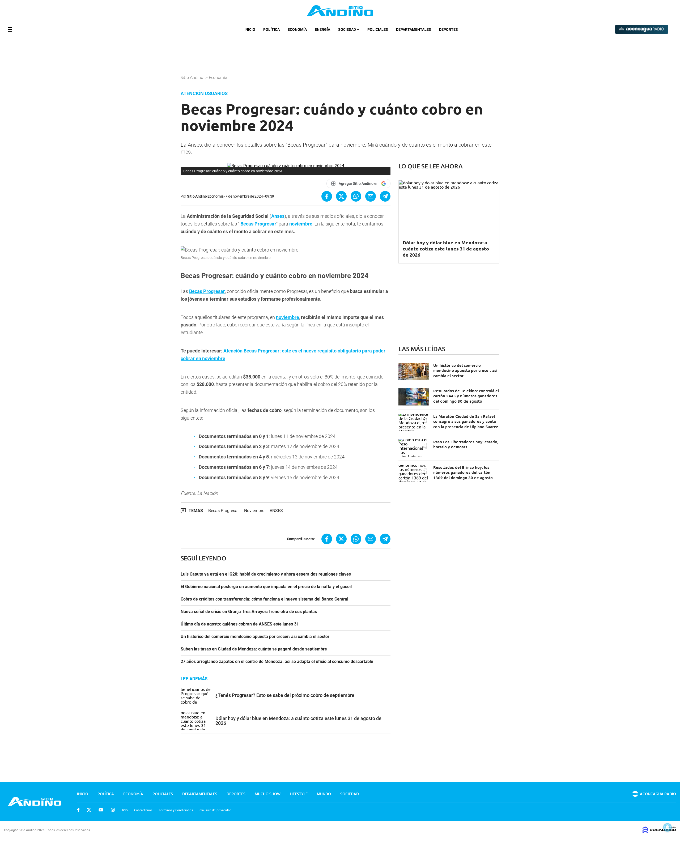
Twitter (89, 810)
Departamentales (413, 29)
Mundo (324, 793)
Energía (322, 29)
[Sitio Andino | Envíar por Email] (370, 196)
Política (271, 29)
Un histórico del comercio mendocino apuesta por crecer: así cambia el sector (255, 637)
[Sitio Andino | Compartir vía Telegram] (385, 196)
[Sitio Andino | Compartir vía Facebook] (326, 196)
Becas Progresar (207, 291)
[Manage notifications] (667, 827)
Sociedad (347, 29)
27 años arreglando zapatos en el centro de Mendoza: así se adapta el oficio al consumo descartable (277, 661)
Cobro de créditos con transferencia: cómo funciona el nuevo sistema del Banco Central (264, 599)
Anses (277, 216)
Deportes (448, 29)
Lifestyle (299, 793)
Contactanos (143, 810)
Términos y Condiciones (176, 810)
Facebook (78, 810)
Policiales (377, 29)
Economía (297, 29)
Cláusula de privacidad (215, 810)
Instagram (113, 810)
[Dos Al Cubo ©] (659, 831)
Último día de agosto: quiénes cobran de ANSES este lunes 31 (240, 624)
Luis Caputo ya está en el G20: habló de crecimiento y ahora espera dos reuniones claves (266, 574)
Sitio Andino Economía (205, 196)
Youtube (101, 810)
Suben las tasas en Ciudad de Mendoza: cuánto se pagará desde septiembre (254, 649)
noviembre (300, 224)
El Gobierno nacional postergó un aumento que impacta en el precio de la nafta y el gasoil (266, 587)
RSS (125, 810)
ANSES (276, 510)
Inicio (249, 29)
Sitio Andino (192, 77)
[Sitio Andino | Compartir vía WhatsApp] (356, 196)
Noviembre (254, 510)
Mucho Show (267, 793)
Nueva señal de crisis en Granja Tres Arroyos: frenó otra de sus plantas (249, 612)
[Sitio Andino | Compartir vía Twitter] (341, 196)
